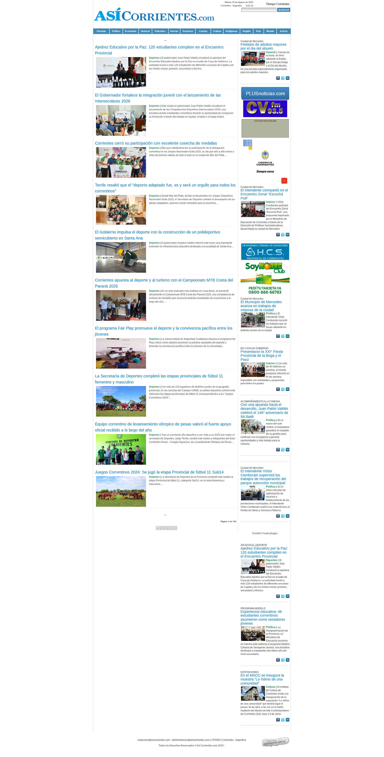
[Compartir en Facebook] (278, 79)
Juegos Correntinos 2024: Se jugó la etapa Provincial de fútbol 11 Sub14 (159, 472)
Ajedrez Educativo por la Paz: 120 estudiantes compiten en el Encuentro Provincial (264, 552)
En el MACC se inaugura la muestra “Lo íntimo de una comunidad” (262, 679)
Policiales (160, 31)
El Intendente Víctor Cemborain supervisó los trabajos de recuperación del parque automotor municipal (263, 477)
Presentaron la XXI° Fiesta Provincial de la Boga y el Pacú (262, 356)
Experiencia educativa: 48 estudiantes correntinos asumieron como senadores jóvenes (263, 617)
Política (116, 31)
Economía (130, 31)
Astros (284, 31)
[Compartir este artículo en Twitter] (283, 79)
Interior (174, 31)
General (145, 31)
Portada (101, 31)
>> (175, 528)
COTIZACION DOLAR (265, 121)
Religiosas (232, 31)
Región (247, 31)
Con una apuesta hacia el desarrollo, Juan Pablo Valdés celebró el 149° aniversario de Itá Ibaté (264, 410)
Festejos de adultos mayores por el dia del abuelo (264, 46)
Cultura (217, 31)
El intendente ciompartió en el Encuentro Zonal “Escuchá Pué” (264, 194)
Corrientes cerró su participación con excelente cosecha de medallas (156, 143)
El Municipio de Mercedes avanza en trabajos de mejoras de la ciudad (261, 306)
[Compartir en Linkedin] (288, 79)
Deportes (188, 31)
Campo (203, 31)
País (258, 31)
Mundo (270, 31)
